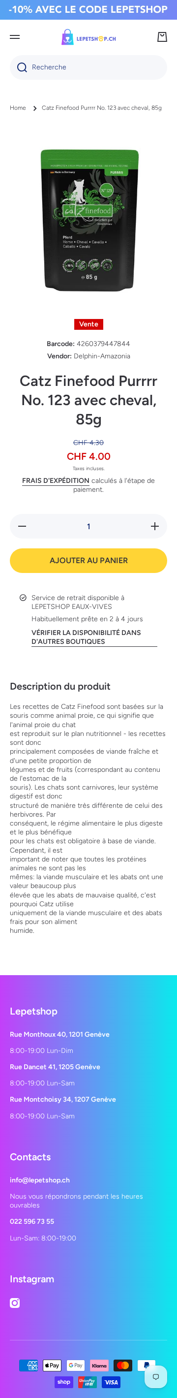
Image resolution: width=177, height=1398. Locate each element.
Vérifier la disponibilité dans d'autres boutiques (86, 637)
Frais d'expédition (55, 481)
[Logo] (88, 37)
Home (18, 107)
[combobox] (88, 67)
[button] (162, 37)
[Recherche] (18, 67)
